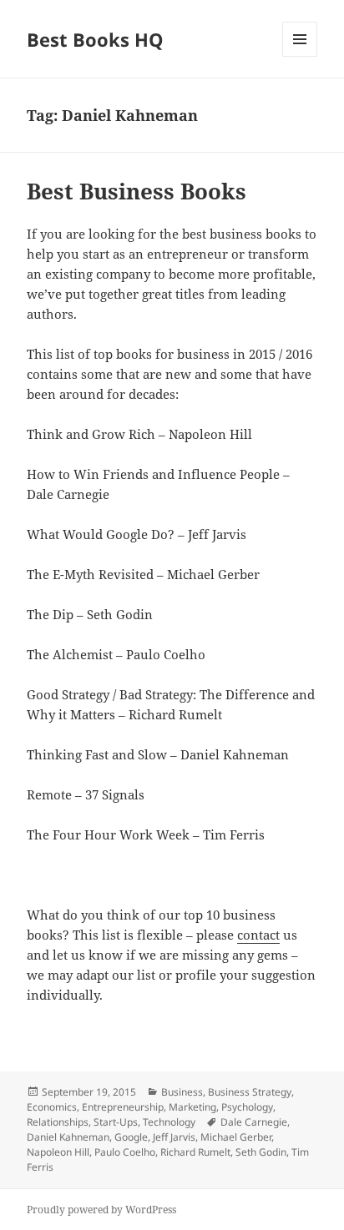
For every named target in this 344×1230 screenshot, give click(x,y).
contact (258, 934)
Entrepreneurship (123, 1107)
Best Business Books (136, 191)
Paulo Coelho (124, 1152)
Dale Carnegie (253, 1122)
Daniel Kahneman (68, 1137)
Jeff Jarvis (174, 1137)
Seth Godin (260, 1152)
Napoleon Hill (58, 1152)
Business (182, 1092)
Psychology (247, 1107)
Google (131, 1137)
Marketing (192, 1107)
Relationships (58, 1122)
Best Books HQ (95, 39)
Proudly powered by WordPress (101, 1209)
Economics (52, 1107)
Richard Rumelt (195, 1152)
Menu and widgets (300, 56)
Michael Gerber (235, 1137)
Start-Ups (116, 1122)
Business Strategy (249, 1092)
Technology (169, 1122)
